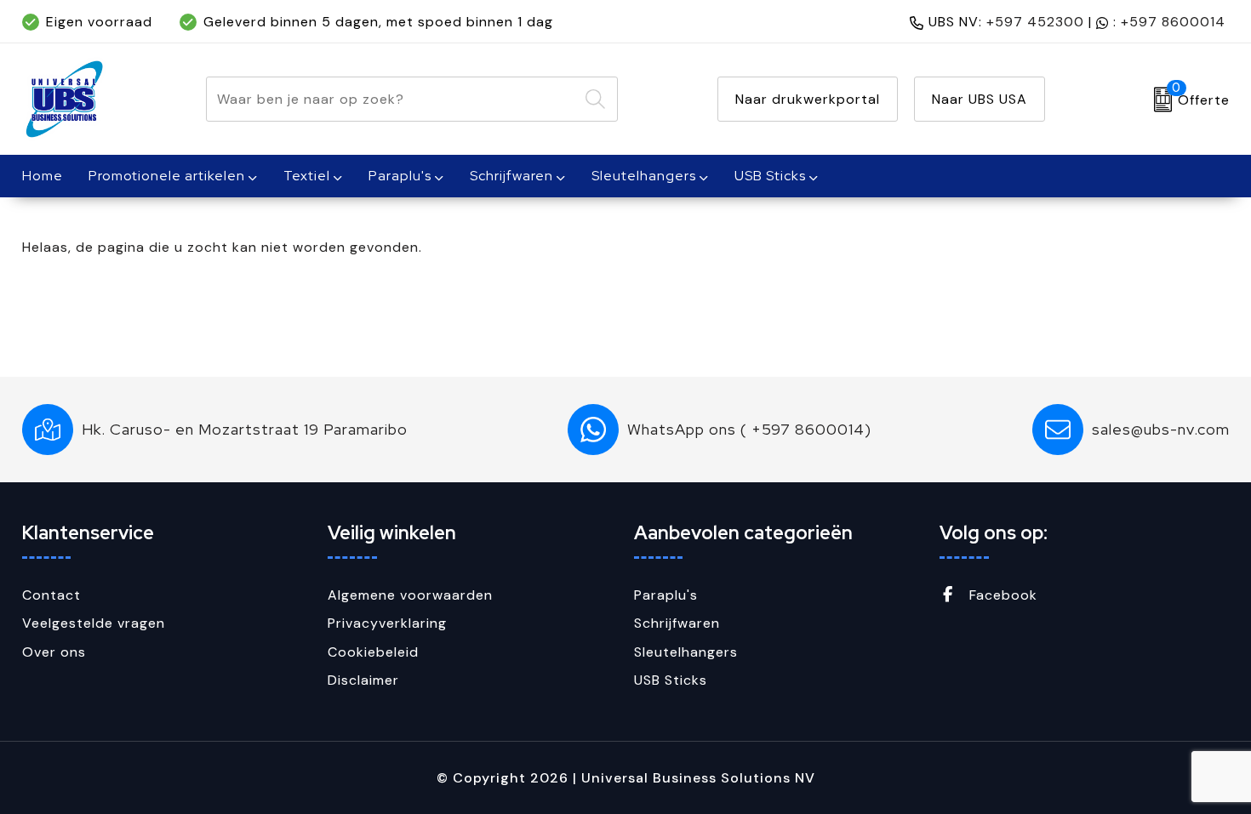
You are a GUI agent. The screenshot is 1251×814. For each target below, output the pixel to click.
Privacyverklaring (387, 623)
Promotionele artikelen (167, 176)
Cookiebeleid (373, 652)
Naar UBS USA (979, 99)
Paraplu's (399, 176)
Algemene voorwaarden (410, 595)
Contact (51, 595)
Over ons (54, 652)
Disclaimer (363, 680)
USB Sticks (770, 176)
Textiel (306, 176)
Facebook (1001, 595)
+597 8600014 (1173, 22)
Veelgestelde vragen (93, 623)
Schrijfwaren (511, 176)
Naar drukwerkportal (807, 99)
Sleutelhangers (643, 176)
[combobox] (392, 99)
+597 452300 (1035, 22)
